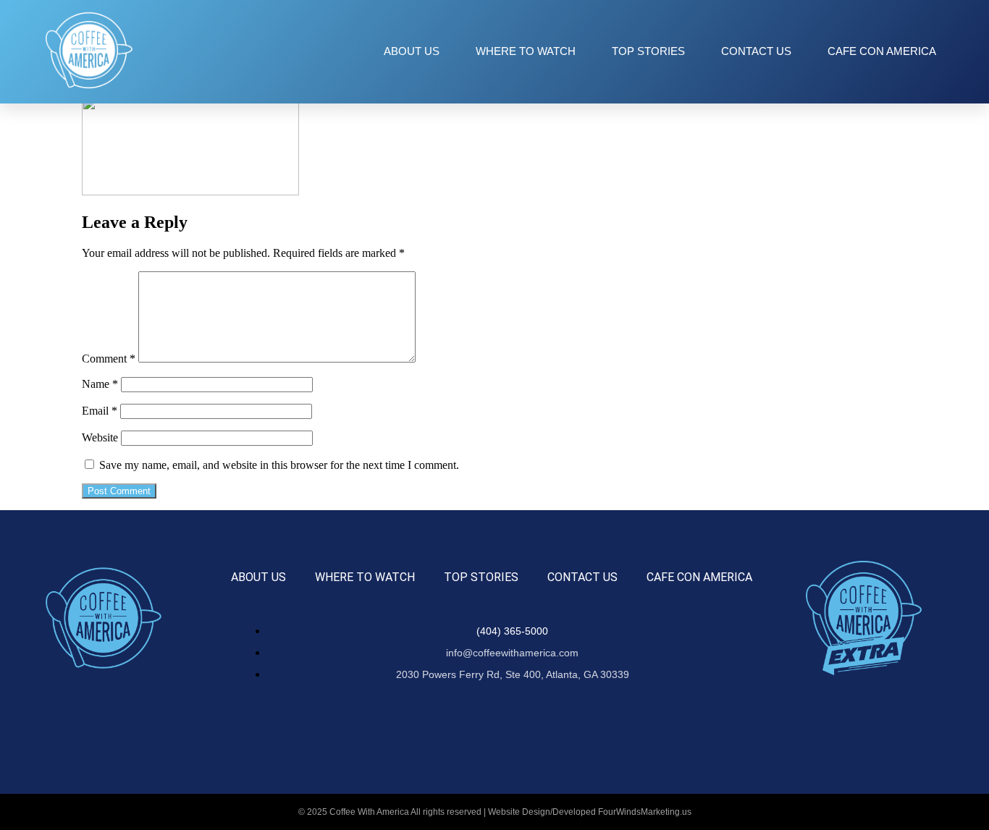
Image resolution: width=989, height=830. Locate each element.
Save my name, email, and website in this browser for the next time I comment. (279, 465)
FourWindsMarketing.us (644, 812)
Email (99, 411)
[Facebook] (415, 722)
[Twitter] (517, 722)
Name (100, 384)
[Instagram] (466, 722)
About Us (411, 51)
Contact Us (756, 51)
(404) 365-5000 (512, 631)
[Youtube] (568, 722)
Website (100, 437)
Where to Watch (526, 51)
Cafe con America (882, 51)
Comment (108, 358)
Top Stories (648, 51)
